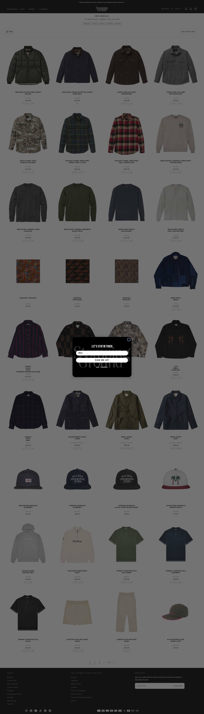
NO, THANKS (102, 367)
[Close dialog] (129, 339)
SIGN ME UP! (102, 360)
